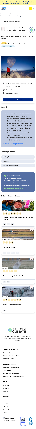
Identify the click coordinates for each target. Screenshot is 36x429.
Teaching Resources (9, 353)
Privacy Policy (7, 410)
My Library (6, 388)
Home (1, 14)
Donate (6, 396)
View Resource (18, 100)
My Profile (6, 385)
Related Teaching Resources (13, 144)
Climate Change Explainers (11, 373)
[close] (33, 2)
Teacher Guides (7, 370)
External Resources (11, 14)
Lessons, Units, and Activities (11, 356)
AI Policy (5, 413)
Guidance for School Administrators (13, 376)
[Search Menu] (30, 8)
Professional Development (11, 367)
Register (5, 391)
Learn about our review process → (13, 188)
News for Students (8, 358)
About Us (6, 407)
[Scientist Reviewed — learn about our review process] (32, 30)
